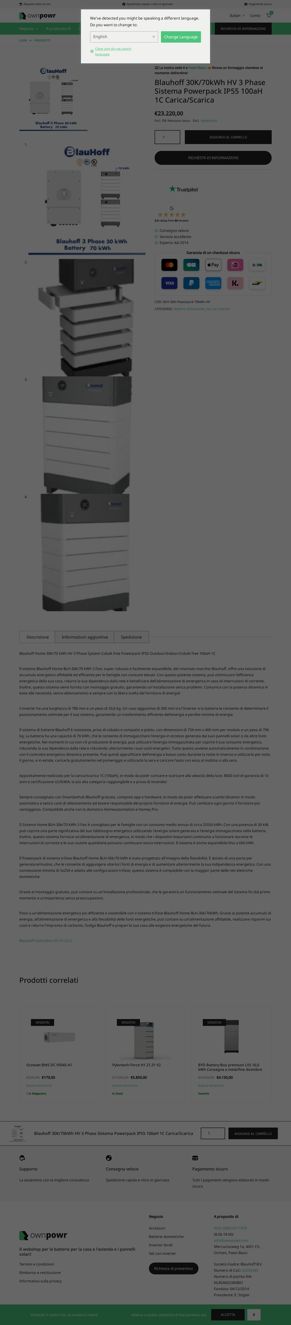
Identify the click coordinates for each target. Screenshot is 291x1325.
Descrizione (38, 637)
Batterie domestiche (189, 309)
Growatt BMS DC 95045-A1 (49, 1064)
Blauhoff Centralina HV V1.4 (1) (45, 940)
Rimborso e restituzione (40, 1272)
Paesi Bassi (197, 67)
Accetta (228, 1315)
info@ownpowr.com (231, 1240)
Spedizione (131, 637)
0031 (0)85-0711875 (230, 1228)
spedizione (209, 120)
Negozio (26, 28)
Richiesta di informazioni (243, 28)
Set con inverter (218, 309)
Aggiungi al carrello (228, 137)
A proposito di (58, 28)
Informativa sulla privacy (40, 1281)
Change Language (181, 36)
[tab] (37, 637)
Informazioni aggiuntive (85, 637)
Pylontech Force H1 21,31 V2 (136, 1064)
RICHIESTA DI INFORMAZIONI (213, 157)
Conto (255, 15)
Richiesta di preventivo (173, 1268)
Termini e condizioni (36, 1264)
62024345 (250, 1270)
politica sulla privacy (114, 1314)
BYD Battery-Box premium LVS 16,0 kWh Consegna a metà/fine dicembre (230, 1067)
